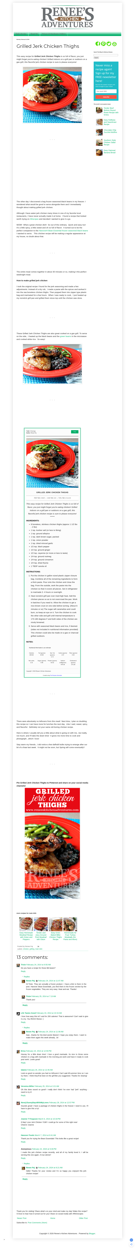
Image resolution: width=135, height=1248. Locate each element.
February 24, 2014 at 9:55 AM (38, 965)
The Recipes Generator (56, 675)
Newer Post (21, 1218)
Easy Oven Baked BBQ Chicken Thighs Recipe (55, 936)
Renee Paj (30, 981)
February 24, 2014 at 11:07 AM (50, 981)
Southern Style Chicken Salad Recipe (110, 142)
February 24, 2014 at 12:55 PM (38, 1051)
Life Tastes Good (28, 1013)
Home (52, 1218)
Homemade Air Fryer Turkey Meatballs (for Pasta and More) (70, 936)
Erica (23, 1051)
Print (75, 431)
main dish (38, 949)
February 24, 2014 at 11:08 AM (50, 1032)
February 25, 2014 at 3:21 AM (47, 1086)
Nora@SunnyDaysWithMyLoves (35, 1103)
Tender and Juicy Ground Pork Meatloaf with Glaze (41, 936)
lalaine (24, 1070)
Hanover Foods (27, 1135)
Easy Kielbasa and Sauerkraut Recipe (110, 122)
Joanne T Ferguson (29, 1119)
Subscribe (106, 97)
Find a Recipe (21, 33)
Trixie (23, 965)
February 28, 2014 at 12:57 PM (62, 1103)
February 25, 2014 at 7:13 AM (44, 996)
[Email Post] (38, 946)
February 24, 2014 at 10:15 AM (49, 1013)
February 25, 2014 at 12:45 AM (40, 1070)
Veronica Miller (27, 1086)
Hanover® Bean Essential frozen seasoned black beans (63, 231)
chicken (26, 949)
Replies (27, 977)
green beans (65, 336)
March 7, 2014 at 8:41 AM (45, 1135)
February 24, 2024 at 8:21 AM (50, 1168)
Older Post (83, 1218)
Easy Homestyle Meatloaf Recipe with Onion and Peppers (26, 936)
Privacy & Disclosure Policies (54, 33)
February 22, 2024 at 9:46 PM (44, 1149)
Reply (23, 971)
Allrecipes (34, 219)
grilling (32, 949)
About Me (34, 33)
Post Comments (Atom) (37, 1223)
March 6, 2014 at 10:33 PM (49, 1119)
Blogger (92, 1233)
